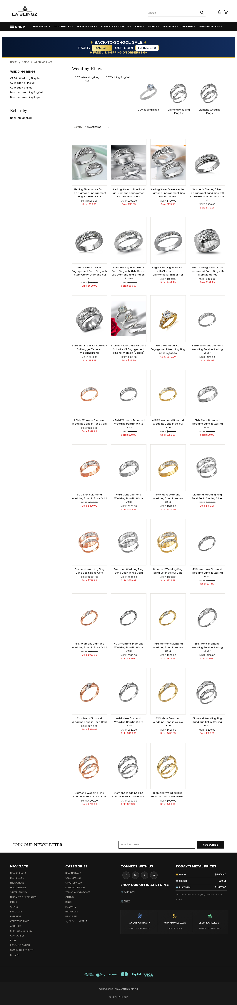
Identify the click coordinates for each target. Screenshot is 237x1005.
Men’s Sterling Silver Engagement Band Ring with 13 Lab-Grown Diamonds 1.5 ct (89, 273)
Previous (227, 993)
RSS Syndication (20, 945)
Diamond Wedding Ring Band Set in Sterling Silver (207, 496)
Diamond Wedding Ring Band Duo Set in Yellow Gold (168, 794)
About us (15, 926)
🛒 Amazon (128, 892)
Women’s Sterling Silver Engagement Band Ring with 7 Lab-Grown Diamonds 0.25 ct (207, 195)
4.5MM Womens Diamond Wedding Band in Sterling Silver (207, 349)
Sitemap (14, 954)
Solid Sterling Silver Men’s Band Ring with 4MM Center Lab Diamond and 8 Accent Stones (129, 273)
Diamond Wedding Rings (25, 97)
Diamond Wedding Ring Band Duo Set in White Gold (129, 794)
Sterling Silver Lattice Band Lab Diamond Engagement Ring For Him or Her (128, 193)
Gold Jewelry (62, 26)
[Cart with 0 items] (226, 12)
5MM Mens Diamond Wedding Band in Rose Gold (89, 496)
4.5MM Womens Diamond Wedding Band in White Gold (129, 423)
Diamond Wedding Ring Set (26, 92)
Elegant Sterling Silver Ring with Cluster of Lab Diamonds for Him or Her (168, 271)
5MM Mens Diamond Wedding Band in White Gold (128, 498)
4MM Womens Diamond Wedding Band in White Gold (129, 647)
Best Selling (17, 877)
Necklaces (71, 911)
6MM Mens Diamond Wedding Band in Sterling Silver (207, 647)
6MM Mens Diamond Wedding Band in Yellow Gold (168, 722)
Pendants (70, 906)
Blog (13, 940)
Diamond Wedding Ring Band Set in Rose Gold (89, 571)
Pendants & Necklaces (115, 26)
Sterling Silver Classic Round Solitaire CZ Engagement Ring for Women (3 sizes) (128, 349)
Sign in (14, 950)
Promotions (17, 882)
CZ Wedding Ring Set (22, 83)
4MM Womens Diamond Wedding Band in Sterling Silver (207, 572)
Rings (138, 26)
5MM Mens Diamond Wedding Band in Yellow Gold (168, 498)
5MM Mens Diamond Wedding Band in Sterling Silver (207, 423)
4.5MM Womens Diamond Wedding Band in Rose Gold (89, 422)
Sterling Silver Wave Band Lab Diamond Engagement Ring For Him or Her (89, 193)
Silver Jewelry (86, 26)
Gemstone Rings (209, 26)
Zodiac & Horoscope (77, 892)
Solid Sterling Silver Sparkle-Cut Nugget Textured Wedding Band (89, 349)
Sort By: (78, 127)
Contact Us (17, 935)
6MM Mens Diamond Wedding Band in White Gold (128, 722)
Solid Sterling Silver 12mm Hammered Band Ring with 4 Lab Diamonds (207, 271)
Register (28, 950)
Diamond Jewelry (75, 887)
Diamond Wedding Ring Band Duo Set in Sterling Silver (207, 722)
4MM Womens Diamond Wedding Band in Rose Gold (89, 645)
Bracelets (169, 26)
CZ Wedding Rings (21, 87)
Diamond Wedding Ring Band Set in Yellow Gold (168, 571)
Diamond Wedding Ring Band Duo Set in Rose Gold (89, 794)
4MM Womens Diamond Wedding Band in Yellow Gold (168, 647)
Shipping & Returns (21, 930)
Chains (152, 26)
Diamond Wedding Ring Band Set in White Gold (128, 571)
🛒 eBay (125, 901)
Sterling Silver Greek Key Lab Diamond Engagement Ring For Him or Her (168, 193)
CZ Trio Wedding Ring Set (25, 78)
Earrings (187, 26)
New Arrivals (41, 26)
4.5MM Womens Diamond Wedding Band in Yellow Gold (168, 423)
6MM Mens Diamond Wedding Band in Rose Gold (89, 720)
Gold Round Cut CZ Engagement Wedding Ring (168, 347)
